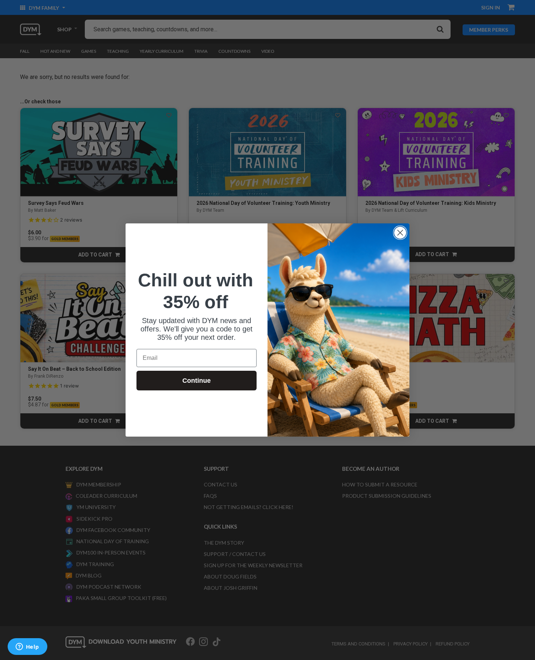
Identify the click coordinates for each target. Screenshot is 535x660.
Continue (196, 380)
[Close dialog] (400, 232)
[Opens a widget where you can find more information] (27, 647)
